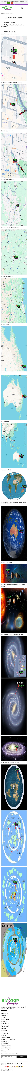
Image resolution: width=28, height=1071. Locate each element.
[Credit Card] (6, 1067)
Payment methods (6, 1045)
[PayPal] (17, 1067)
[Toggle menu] (25, 7)
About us (3, 1035)
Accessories (4, 1021)
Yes (8, 2)
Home (2, 13)
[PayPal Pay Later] (22, 1067)
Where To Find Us (5, 1037)
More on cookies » (17, 2)
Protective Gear (5, 1019)
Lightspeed (3, 1064)
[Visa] (10, 1067)
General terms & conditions (8, 1039)
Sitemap (3, 1051)
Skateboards (4, 1015)
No (12, 2)
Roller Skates (4, 1023)
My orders (4, 1030)
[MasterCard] (8, 1067)
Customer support (5, 1049)
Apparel (3, 1017)
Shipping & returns (6, 1047)
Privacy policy (4, 1043)
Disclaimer (4, 1041)
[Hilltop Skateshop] (6, 7)
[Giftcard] (15, 1067)
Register (3, 1028)
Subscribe (21, 1056)
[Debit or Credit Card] (19, 1067)
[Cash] (12, 1067)
